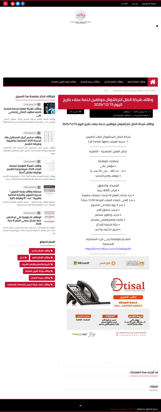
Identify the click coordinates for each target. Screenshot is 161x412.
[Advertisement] (80, 54)
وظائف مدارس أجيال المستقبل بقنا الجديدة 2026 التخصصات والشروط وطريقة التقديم (23, 140)
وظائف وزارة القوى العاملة (63, 82)
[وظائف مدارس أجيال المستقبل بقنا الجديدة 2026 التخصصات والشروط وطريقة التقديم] (49, 136)
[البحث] (5, 3)
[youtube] (13, 3)
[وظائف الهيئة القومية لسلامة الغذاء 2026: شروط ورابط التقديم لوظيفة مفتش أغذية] (49, 165)
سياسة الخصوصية (149, 3)
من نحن (135, 3)
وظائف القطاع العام (136, 82)
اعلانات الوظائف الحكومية (122, 409)
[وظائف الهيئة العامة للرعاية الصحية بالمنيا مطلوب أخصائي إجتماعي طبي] (49, 108)
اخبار (106, 90)
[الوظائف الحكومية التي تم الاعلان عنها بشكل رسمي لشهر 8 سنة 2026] (49, 216)
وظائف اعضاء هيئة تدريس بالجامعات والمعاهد (134, 90)
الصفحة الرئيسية (141, 115)
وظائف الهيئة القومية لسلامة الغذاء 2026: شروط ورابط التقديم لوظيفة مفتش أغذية (24, 169)
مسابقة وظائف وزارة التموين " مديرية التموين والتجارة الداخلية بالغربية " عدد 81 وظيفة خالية (24, 194)
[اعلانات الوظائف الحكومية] (80, 17)
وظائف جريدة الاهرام (90, 82)
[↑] (80, 405)
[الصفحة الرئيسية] (153, 81)
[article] (84, 356)
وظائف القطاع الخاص (113, 82)
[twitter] (18, 3)
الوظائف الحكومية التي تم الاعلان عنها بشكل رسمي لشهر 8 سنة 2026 (23, 220)
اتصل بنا (124, 3)
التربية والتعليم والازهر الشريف (36, 264)
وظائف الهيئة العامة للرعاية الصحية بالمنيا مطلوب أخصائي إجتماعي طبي (22, 112)
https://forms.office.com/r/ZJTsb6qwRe (108, 248)
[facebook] (23, 3)
